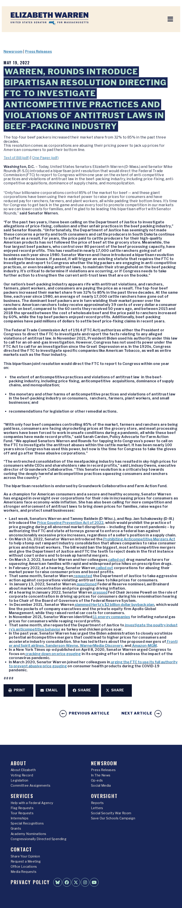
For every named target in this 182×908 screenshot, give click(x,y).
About (18, 763)
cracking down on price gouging (53, 654)
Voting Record (22, 775)
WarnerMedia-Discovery (101, 645)
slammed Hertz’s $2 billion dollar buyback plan (114, 605)
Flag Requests (22, 808)
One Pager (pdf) (45, 158)
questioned (86, 584)
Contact (21, 849)
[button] (18, 690)
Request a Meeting (26, 861)
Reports (97, 803)
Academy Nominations (28, 834)
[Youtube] (94, 882)
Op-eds (97, 780)
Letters (97, 808)
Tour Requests (22, 813)
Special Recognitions (27, 823)
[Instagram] (85, 882)
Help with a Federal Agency (32, 803)
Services (22, 795)
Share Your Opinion (25, 856)
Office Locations (24, 867)
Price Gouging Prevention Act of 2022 (70, 523)
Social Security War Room (111, 813)
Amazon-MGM (144, 645)
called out (116, 560)
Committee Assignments (30, 786)
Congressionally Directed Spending (38, 839)
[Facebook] (67, 882)
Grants (16, 829)
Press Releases (38, 51)
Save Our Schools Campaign (113, 818)
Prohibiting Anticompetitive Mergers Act (139, 539)
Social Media (101, 786)
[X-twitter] (76, 882)
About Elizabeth (23, 770)
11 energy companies (111, 617)
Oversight (104, 795)
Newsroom (13, 51)
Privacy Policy (30, 882)
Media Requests (24, 872)
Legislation (19, 780)
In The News (100, 775)
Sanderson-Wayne (61, 645)
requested (82, 576)
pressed (99, 592)
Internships (19, 818)
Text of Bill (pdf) (17, 158)
